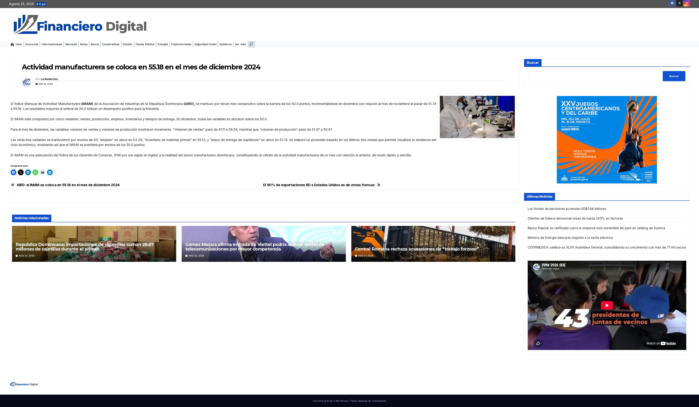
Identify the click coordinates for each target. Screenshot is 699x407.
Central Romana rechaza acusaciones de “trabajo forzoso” (417, 249)
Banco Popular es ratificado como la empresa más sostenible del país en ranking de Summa (596, 228)
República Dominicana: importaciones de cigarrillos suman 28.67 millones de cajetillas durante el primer (84, 247)
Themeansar (379, 400)
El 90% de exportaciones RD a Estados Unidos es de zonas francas (319, 185)
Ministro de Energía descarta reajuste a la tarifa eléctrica (570, 238)
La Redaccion (49, 79)
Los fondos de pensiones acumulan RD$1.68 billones (567, 209)
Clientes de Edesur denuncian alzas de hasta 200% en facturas (575, 218)
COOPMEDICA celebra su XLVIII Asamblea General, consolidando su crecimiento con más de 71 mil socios (607, 247)
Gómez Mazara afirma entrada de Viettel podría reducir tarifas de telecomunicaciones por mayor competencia (254, 247)
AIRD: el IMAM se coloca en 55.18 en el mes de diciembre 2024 (68, 185)
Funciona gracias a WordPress (331, 400)
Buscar (533, 63)
